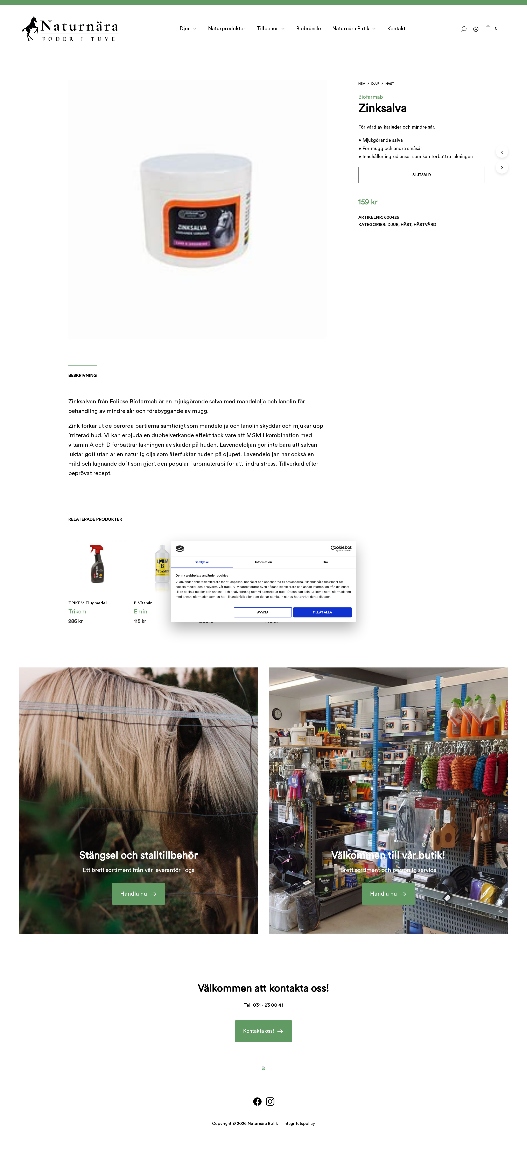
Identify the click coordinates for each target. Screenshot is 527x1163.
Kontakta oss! (258, 1031)
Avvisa (262, 612)
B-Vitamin (143, 603)
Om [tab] (325, 562)
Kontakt (396, 28)
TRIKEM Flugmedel (87, 603)
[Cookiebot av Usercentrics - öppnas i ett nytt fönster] (334, 549)
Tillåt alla (322, 612)
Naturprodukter (226, 28)
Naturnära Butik (350, 28)
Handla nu (133, 894)
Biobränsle (308, 28)
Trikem (77, 611)
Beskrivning (82, 375)
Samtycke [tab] (202, 562)
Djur (185, 28)
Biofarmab (370, 97)
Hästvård (425, 224)
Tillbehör (267, 28)
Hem (361, 83)
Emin (140, 611)
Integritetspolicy (299, 1123)
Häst (390, 83)
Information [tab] (263, 562)
